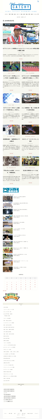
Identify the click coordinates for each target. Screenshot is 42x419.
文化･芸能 (6, 331)
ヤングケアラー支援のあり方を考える (19, 235)
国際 (4, 340)
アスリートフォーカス (8, 367)
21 (16, 286)
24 (30, 286)
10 (30, 282)
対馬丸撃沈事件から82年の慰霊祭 (18, 222)
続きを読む (21, 58)
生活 (4, 307)
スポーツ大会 (33, 167)
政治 (15, 14)
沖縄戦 (10, 167)
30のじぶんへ (6, 349)
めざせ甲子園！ (7, 313)
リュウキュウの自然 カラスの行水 (19, 228)
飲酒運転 (10, 136)
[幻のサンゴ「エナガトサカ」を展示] (30, 130)
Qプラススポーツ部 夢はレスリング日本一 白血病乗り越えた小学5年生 (11, 78)
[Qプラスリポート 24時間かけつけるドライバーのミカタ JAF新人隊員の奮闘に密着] (21, 33)
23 (25, 286)
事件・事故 (11, 14)
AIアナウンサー (7, 369)
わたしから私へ (7, 311)
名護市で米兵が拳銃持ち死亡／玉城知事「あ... (20, 241)
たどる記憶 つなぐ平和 (8, 353)
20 (11, 286)
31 (30, 288)
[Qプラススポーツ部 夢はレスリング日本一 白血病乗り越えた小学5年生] (11, 66)
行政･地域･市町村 (7, 327)
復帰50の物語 (6, 371)
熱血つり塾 (6, 378)
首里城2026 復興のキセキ (9, 356)
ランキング (35, 14)
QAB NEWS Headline (8, 13)
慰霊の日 (12, 167)
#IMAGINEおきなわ (8, 360)
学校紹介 (6, 315)
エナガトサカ (33, 136)
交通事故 (14, 136)
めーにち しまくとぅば (8, 347)
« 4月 (3, 290)
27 (11, 288)
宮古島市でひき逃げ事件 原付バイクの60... (20, 254)
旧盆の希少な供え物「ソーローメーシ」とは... (20, 260)
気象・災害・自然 (29, 14)
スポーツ (18, 14)
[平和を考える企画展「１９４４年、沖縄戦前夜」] (11, 161)
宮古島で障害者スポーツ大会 (30, 170)
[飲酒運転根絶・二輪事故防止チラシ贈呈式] (11, 130)
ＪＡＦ (22, 45)
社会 (8, 136)
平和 (15, 167)
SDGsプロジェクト (7, 373)
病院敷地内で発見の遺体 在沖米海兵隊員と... (20, 209)
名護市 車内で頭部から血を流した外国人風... (20, 215)
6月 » (6, 290)
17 (30, 284)
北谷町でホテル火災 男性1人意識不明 (19, 196)
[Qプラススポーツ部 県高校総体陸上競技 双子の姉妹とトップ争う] (30, 66)
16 (25, 284)
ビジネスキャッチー (7, 322)
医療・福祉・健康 (7, 329)
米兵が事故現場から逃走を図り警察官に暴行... (20, 203)
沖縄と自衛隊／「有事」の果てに (10, 351)
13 (11, 284)
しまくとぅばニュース (8, 309)
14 (16, 284)
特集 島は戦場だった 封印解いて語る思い (20, 267)
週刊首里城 (6, 358)
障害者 (30, 167)
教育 (7, 167)
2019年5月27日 (20, 52)
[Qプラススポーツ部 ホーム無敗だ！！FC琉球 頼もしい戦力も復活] (11, 98)
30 (25, 288)
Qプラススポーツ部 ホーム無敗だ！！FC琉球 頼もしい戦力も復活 (11, 110)
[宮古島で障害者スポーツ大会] (30, 161)
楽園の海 (5, 362)
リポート (6, 14)
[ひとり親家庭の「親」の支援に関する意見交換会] (30, 98)
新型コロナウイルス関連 (8, 376)
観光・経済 (23, 14)
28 (16, 288)
